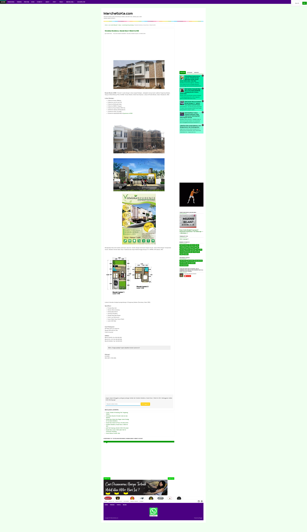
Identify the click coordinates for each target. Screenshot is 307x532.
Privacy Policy (118, 501)
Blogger (200, 518)
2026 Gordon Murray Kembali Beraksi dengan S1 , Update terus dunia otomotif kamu (193, 103)
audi (194, 247)
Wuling (125, 504)
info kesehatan (184, 265)
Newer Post (106, 478)
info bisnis (191, 260)
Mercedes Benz (188, 251)
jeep (198, 247)
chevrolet (186, 245)
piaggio (188, 249)
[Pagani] (160, 499)
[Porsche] (170, 499)
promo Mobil (11, 2)
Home (3, 2)
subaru (189, 247)
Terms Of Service (134, 501)
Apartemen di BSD (127, 113)
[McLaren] (141, 499)
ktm (194, 251)
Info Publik (183, 260)
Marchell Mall (70, 2)
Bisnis (32, 2)
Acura (106, 504)
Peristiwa (26, 2)
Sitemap (141, 501)
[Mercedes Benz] (179, 499)
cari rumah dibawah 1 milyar (123, 33)
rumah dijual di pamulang (138, 33)
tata (200, 249)
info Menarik (191, 262)
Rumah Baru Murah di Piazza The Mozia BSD (117, 422)
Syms (198, 251)
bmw (181, 245)
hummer (186, 254)
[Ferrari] (132, 499)
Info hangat (183, 262)
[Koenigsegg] (151, 499)
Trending (19, 2)
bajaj (181, 254)
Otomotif (39, 2)
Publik (61, 2)
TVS (197, 249)
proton (182, 249)
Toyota (118, 504)
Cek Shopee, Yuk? (81, 2)
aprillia (192, 245)
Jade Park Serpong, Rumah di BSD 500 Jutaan (117, 428)
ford (197, 245)
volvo (181, 251)
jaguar (193, 249)
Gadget (47, 2)
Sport (54, 2)
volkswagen (183, 247)
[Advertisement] (139, 46)
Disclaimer (126, 501)
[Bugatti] (108, 499)
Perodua (112, 504)
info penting (198, 260)
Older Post (171, 478)
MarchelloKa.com (118, 13)
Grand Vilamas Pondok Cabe (113, 433)
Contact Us (124, 501)
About (105, 501)
